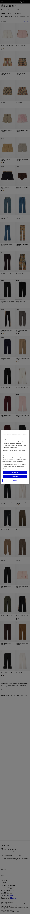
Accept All (15, 473)
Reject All (15, 477)
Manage (15, 481)
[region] (15, 457)
